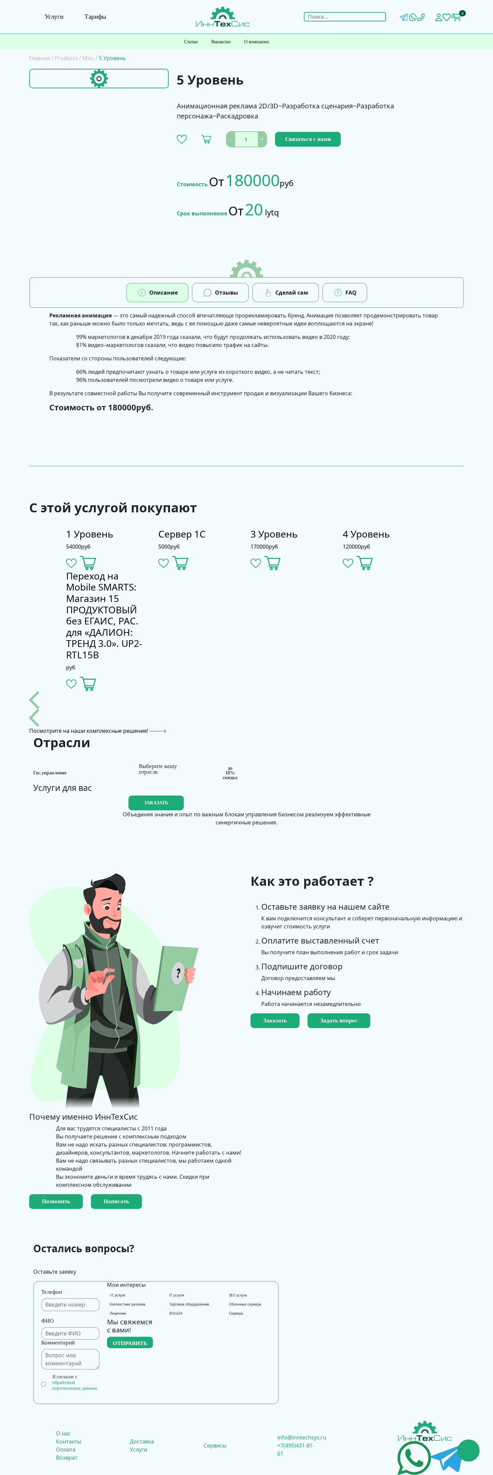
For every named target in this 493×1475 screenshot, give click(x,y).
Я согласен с (74, 1382)
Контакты (68, 1441)
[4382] (206, 139)
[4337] (88, 563)
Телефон (51, 1292)
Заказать (275, 1020)
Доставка (142, 1441)
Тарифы (95, 16)
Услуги (54, 16)
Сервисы (215, 1445)
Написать (116, 1201)
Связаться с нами (308, 139)
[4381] (365, 563)
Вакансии (221, 41)
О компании (256, 41)
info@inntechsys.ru (301, 1437)
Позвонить (56, 1201)
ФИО (47, 1321)
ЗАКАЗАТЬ (156, 802)
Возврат (66, 1457)
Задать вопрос (339, 1020)
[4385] (272, 563)
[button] (182, 139)
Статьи (191, 41)
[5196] (88, 684)
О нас (63, 1433)
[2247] (180, 563)
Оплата (65, 1449)
